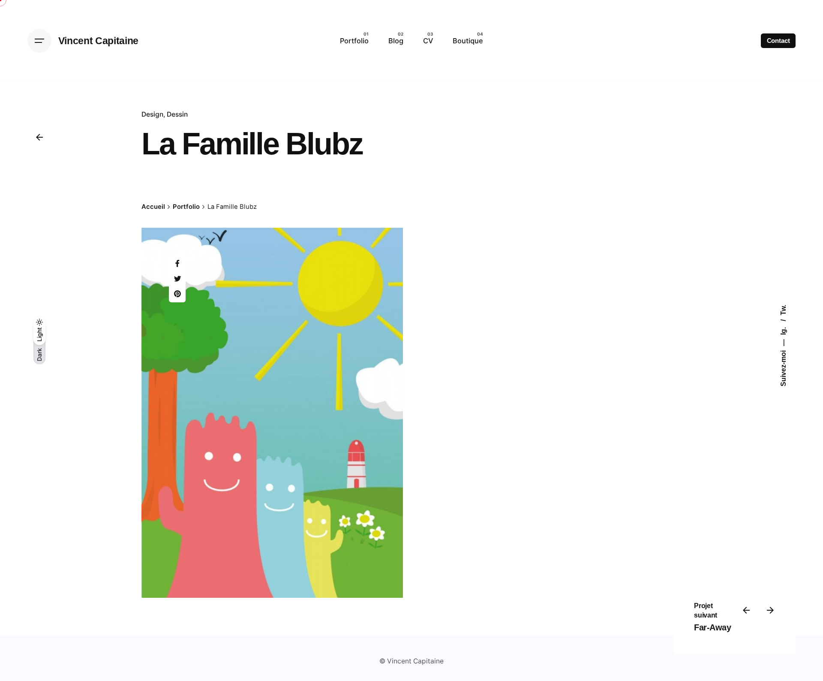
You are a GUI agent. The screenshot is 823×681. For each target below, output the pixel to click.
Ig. (783, 330)
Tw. (783, 310)
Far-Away (712, 627)
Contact (778, 40)
